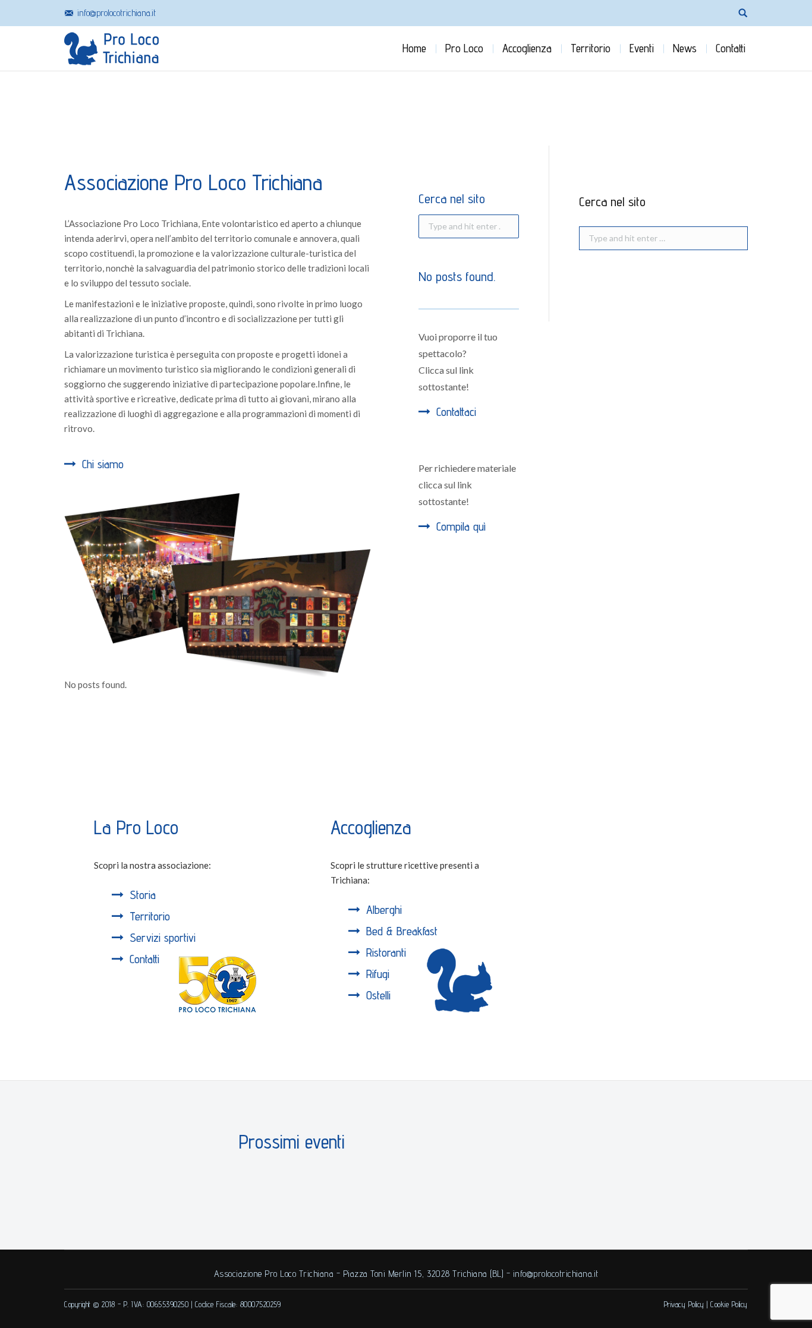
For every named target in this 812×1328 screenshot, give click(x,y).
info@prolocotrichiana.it (116, 12)
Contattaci (456, 412)
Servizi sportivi (163, 937)
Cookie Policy (729, 1304)
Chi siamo (103, 464)
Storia (143, 895)
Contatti (144, 959)
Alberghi (384, 910)
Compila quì (461, 526)
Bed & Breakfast (402, 931)
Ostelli (378, 995)
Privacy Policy (684, 1304)
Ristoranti (386, 952)
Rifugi (377, 974)
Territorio (150, 916)
